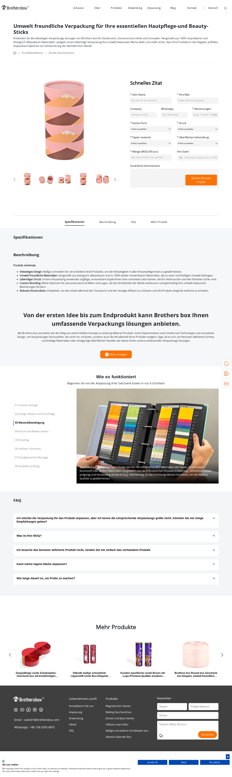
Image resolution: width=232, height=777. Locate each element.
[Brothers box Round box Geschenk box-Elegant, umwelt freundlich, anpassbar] (196, 654)
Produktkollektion (32, 53)
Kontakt (192, 8)
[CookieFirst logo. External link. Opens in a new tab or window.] (3, 761)
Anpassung (154, 8)
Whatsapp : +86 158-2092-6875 (34, 727)
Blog (173, 8)
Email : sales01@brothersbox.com (36, 720)
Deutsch (213, 8)
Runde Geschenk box (61, 53)
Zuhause (78, 8)
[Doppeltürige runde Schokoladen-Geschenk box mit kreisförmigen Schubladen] (36, 654)
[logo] (16, 7)
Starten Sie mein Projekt (201, 180)
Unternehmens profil (83, 699)
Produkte (116, 8)
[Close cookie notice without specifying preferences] (228, 756)
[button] (14, 179)
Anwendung (135, 8)
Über (97, 8)
